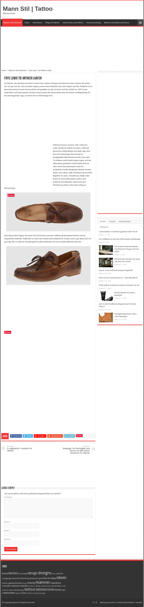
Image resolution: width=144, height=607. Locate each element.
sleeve (59, 586)
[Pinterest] (96, 602)
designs (44, 573)
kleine (20, 583)
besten (13, 573)
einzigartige (6, 578)
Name (7, 522)
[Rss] (93, 602)
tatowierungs (19, 590)
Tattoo (27, 23)
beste (5, 573)
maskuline (23, 586)
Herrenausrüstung (93, 23)
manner (43, 582)
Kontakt (139, 602)
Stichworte (104, 227)
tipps (64, 590)
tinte (50, 589)
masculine (6, 586)
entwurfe (15, 578)
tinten (58, 589)
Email (7, 531)
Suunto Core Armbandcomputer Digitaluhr (116, 270)
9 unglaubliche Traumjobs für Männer (19, 448)
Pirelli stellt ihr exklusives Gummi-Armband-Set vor (119, 285)
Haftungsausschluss (108, 602)
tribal (22, 593)
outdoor (32, 586)
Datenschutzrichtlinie (125, 602)
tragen (17, 593)
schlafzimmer (45, 586)
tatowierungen (7, 590)
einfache (59, 574)
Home (3, 70)
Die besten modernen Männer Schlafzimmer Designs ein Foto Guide (126, 249)
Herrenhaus (37, 23)
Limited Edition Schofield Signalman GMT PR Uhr (118, 232)
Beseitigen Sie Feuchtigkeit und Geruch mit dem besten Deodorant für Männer (76, 449)
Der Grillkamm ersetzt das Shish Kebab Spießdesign (119, 239)
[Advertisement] (72, 49)
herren (47, 578)
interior (5, 583)
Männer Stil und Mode (12, 23)
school (53, 586)
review (37, 586)
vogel (43, 593)
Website (7, 539)
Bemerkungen (124, 221)
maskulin (15, 586)
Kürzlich (103, 221)
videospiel (37, 593)
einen (54, 574)
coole (25, 573)
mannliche (55, 583)
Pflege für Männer (52, 23)
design (33, 573)
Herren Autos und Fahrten (73, 23)
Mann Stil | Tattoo (28, 8)
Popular (112, 221)
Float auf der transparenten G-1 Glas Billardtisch (118, 278)
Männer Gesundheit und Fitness (116, 23)
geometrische (32, 578)
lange (25, 583)
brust (20, 574)
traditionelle (8, 593)
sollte (64, 586)
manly (31, 582)
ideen (61, 577)
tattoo (29, 589)
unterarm (29, 593)
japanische (12, 583)
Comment (8, 497)
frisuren (23, 578)
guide (41, 578)
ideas (53, 578)
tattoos (41, 589)
